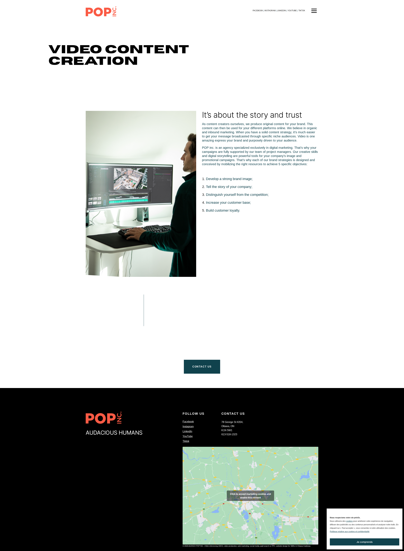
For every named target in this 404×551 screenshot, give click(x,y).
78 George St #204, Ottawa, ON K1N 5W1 (232, 426)
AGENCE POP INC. (196, 546)
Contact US (202, 366)
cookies (349, 521)
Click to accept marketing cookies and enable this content (250, 496)
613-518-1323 (229, 434)
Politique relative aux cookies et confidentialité (349, 531)
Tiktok (301, 10)
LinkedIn (282, 10)
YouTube (293, 10)
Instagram (270, 10)
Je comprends (364, 541)
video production (230, 546)
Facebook (258, 10)
